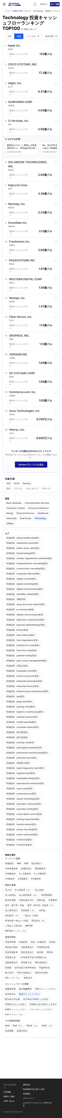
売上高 (8, 890)
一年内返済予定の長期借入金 (32, 957)
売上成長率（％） (23, 890)
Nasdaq (27, 483)
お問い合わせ (9, 1101)
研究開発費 (46, 895)
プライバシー (28, 1098)
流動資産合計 (27, 947)
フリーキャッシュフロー (41, 1009)
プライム (18, 488)
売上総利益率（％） (28, 895)
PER (26, 863)
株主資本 (9, 972)
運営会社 (26, 1085)
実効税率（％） (28, 910)
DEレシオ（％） (12, 977)
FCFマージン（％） (14, 1014)
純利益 (42, 910)
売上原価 (39, 890)
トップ (7, 11)
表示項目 (51, 36)
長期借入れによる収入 (15, 1004)
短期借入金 (10, 957)
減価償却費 (10, 989)
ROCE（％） (33, 1025)
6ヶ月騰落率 (40, 873)
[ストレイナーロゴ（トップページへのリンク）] (14, 4)
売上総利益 (10, 895)
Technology (38, 11)
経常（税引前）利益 (14, 905)
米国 (19, 36)
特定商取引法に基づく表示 (34, 1089)
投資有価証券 (11, 952)
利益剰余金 (44, 967)
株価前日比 (26, 868)
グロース (46, 488)
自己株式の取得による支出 (35, 999)
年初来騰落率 (11, 868)
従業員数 (9, 1030)
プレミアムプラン (10, 1086)
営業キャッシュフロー (45, 989)
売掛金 (52, 942)
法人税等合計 (11, 910)
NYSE (16, 483)
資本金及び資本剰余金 (25, 967)
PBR (19, 863)
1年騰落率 (10, 878)
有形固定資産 (43, 947)
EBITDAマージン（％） (16, 930)
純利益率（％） (12, 915)
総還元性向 (22, 1030)
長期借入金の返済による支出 (43, 1004)
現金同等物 (10, 942)
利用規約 (26, 1094)
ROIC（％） (47, 1025)
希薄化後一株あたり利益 (16, 920)
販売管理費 (10, 900)
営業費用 (52, 900)
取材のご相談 (9, 1096)
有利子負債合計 (24, 972)
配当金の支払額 (12, 999)
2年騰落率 (23, 878)
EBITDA (29, 925)
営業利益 (41, 900)
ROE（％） (18, 1025)
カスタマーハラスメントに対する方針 (37, 1104)
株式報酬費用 (25, 989)
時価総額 (9, 863)
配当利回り (36, 863)
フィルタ (33, 36)
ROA (7, 1025)
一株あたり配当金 (13, 925)
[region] (31, 149)
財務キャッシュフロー (15, 1009)
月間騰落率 (10, 873)
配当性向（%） (39, 920)
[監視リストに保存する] (56, 45)
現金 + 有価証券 (38, 942)
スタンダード (32, 488)
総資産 (40, 952)
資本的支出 (10, 994)
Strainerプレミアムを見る (31, 464)
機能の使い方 (30, 29)
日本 (10, 36)
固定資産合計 (27, 952)
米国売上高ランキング (22, 11)
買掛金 (50, 952)
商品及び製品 (11, 947)
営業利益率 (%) (26, 900)
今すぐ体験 (54, 4)
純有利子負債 (41, 972)
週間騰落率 (40, 868)
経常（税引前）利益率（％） (41, 905)
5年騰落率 (36, 878)
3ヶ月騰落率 (25, 873)
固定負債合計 (41, 962)
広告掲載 (7, 1092)
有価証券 (23, 942)
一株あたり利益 (30, 915)
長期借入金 (26, 962)
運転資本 (28, 977)
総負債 (8, 967)
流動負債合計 (11, 962)
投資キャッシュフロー (29, 994)
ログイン (44, 4)
